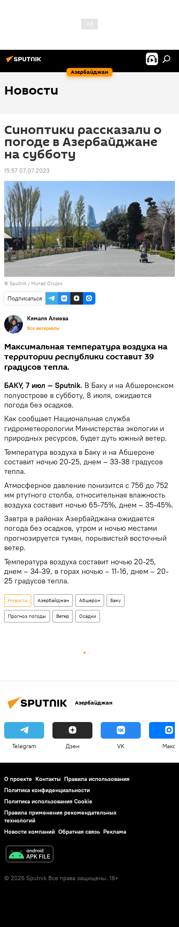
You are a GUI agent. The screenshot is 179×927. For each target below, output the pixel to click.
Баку (115, 600)
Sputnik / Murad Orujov (36, 283)
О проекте (18, 779)
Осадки (87, 616)
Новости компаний (29, 831)
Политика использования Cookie (48, 801)
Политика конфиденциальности (47, 790)
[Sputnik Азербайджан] (25, 62)
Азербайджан (53, 600)
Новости (17, 600)
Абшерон (89, 600)
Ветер (62, 616)
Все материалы (43, 328)
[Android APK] (29, 855)
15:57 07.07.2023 (27, 170)
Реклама (114, 831)
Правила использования (96, 779)
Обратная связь (79, 831)
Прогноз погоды (27, 616)
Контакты (48, 779)
